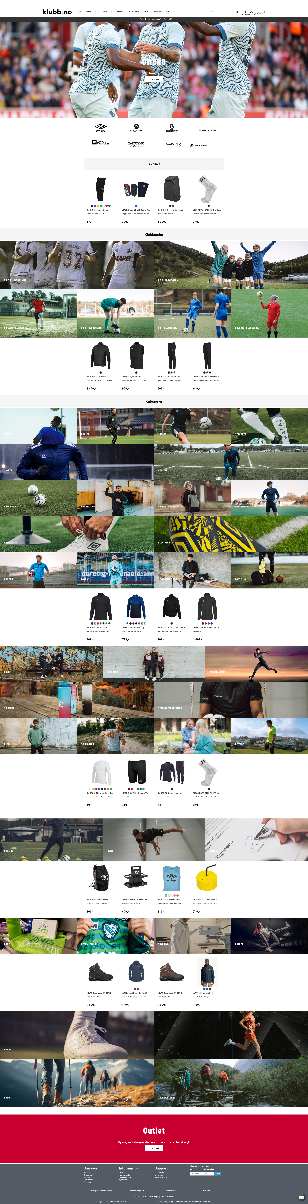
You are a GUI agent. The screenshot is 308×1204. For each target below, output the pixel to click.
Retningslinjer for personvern (100, 1191)
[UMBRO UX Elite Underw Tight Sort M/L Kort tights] (136, 772)
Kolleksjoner (133, 11)
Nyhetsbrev (123, 1180)
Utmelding (209, 1169)
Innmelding (196, 1169)
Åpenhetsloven (171, 1191)
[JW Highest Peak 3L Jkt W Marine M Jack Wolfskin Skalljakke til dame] (136, 972)
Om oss (122, 1173)
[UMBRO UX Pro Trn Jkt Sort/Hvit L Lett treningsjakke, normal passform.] (101, 606)
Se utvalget (154, 1148)
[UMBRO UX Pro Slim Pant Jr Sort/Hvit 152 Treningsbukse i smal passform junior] (207, 355)
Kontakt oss (159, 1175)
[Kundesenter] (245, 12)
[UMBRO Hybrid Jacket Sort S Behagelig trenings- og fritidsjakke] (101, 355)
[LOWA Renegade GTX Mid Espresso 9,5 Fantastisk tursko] (171, 972)
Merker (120, 11)
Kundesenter (159, 1173)
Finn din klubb (92, 11)
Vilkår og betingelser (136, 1191)
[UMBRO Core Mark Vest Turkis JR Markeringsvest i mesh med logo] (171, 878)
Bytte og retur (89, 1180)
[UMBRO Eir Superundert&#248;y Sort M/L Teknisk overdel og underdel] (171, 772)
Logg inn (251, 12)
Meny (79, 11)
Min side (87, 1173)
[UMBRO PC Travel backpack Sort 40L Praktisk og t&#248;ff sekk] (171, 189)
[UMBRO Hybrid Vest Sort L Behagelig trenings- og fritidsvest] (136, 355)
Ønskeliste (88, 1177)
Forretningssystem (164, 1202)
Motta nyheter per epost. (200, 1166)
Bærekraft (207, 1191)
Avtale (147, 11)
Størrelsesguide (125, 1177)
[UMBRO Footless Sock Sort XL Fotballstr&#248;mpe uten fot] (101, 189)
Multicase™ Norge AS (202, 1202)
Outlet (169, 11)
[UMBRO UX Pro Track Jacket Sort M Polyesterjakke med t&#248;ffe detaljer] (171, 606)
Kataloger (87, 1182)
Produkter (107, 11)
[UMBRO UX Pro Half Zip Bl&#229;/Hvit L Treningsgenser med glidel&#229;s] (136, 606)
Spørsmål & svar (161, 1177)
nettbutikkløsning (180, 1202)
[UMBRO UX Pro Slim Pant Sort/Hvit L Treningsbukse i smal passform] (171, 355)
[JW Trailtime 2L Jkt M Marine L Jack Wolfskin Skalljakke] (207, 972)
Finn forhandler (125, 1175)
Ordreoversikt (89, 1175)
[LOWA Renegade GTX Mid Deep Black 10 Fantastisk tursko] (101, 972)
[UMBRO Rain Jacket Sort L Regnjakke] (207, 606)
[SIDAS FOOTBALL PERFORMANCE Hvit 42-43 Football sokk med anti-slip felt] (207, 189)
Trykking (158, 11)
